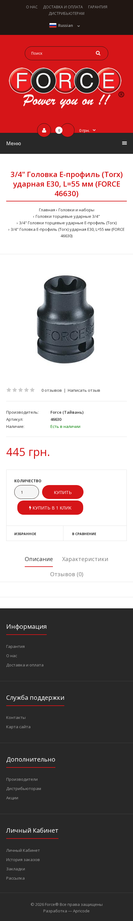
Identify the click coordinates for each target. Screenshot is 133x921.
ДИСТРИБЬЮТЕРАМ (66, 13)
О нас (11, 655)
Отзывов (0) (66, 574)
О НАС (32, 7)
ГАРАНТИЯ (97, 7)
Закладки (15, 869)
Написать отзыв (84, 390)
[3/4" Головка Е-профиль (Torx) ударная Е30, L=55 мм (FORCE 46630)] (66, 321)
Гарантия (15, 646)
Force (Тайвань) (67, 412)
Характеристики (85, 559)
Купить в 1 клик (51, 508)
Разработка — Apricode (66, 911)
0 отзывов (51, 390)
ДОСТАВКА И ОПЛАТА (63, 7)
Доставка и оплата (25, 665)
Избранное (25, 533)
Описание (39, 559)
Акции (12, 798)
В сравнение (84, 533)
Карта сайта (18, 726)
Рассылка (15, 878)
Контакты (16, 717)
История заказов (23, 859)
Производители (22, 779)
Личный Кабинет (23, 850)
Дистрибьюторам (23, 788)
